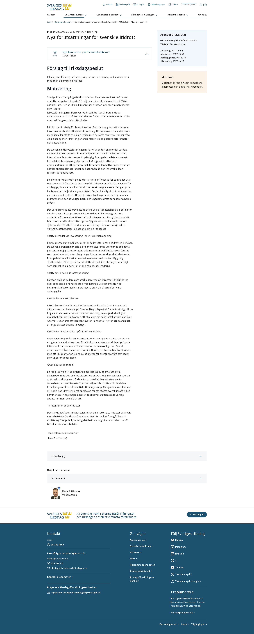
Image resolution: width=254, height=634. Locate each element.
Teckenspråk (124, 4)
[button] (76, 15)
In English (140, 4)
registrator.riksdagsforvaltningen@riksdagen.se (75, 592)
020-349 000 (57, 563)
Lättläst (109, 4)
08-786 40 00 (57, 544)
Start (49, 22)
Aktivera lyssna (189, 4)
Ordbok (175, 4)
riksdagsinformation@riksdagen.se (69, 568)
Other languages (158, 4)
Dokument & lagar (62, 22)
